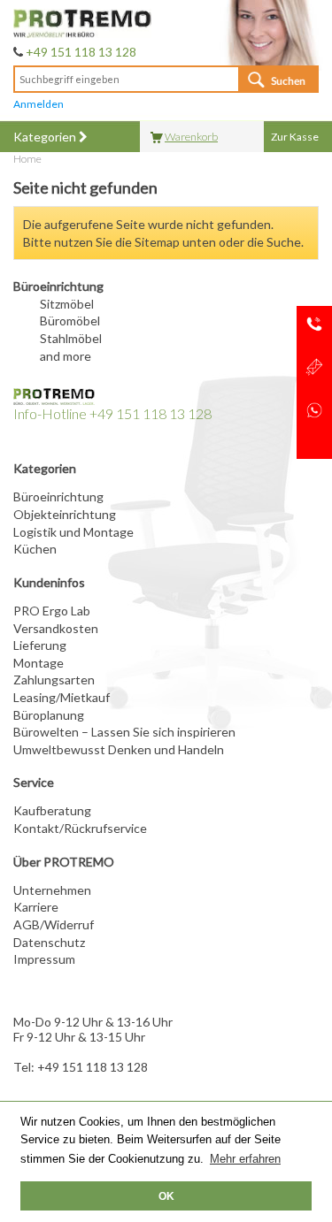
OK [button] (166, 1196)
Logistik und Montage (73, 531)
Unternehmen (52, 889)
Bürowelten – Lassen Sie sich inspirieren (124, 731)
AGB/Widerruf (53, 924)
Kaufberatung (52, 810)
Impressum (44, 958)
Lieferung (39, 645)
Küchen (35, 548)
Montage (38, 662)
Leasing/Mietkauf (61, 697)
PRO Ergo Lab (51, 610)
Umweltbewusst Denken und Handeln (118, 749)
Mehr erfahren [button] (245, 1158)
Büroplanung (48, 714)
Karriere (35, 906)
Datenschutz (49, 942)
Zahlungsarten (54, 679)
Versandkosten (55, 628)
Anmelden (38, 104)
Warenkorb (191, 136)
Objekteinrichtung (64, 514)
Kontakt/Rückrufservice (80, 828)
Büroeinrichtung (58, 496)
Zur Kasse (295, 136)
